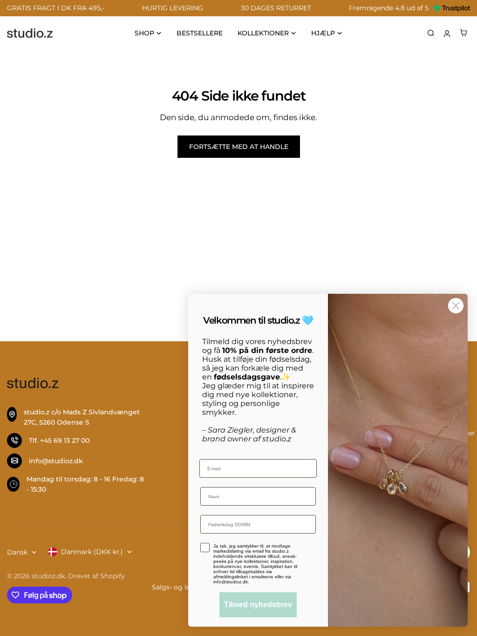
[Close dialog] (456, 306)
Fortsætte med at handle (238, 146)
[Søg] (431, 33)
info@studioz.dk (56, 461)
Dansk (17, 552)
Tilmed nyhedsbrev (258, 605)
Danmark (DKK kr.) (92, 552)
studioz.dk (48, 576)
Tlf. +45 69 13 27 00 (59, 440)
